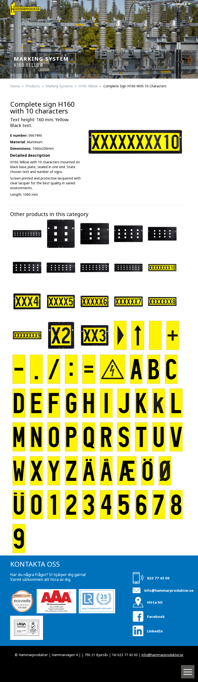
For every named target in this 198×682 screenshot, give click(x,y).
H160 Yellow (88, 86)
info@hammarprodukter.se (168, 590)
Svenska (179, 3)
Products (33, 86)
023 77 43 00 (158, 578)
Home (15, 86)
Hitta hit (155, 602)
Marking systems (59, 86)
